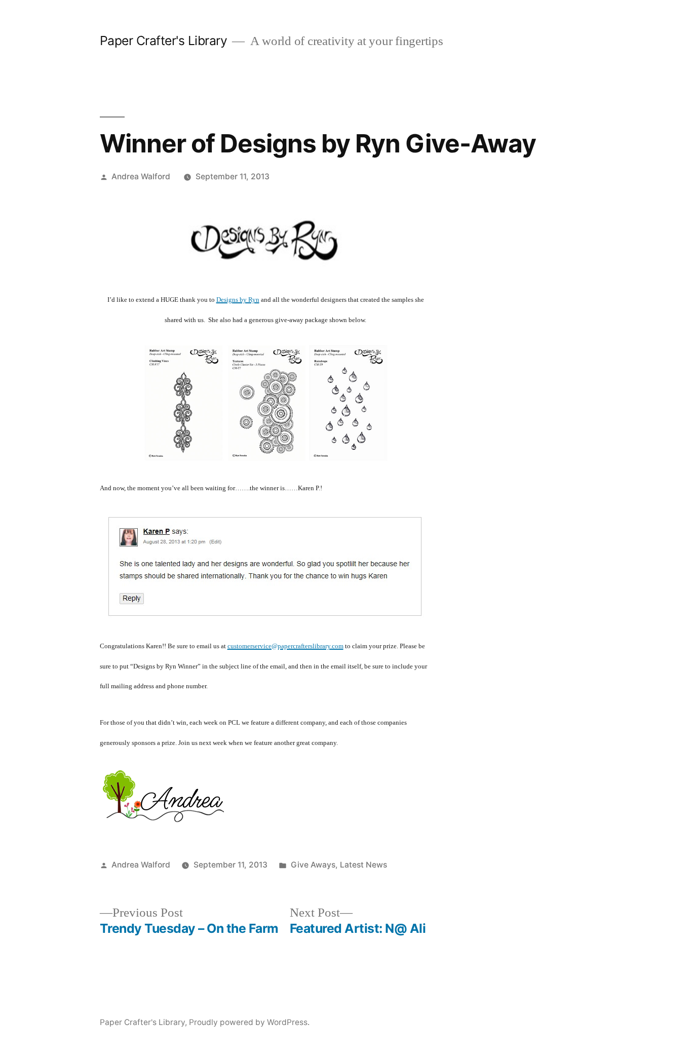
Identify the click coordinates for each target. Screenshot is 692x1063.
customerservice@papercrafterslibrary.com (285, 646)
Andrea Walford (140, 176)
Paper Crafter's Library (163, 40)
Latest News (363, 865)
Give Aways (313, 865)
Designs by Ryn (237, 299)
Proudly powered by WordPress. (249, 1022)
